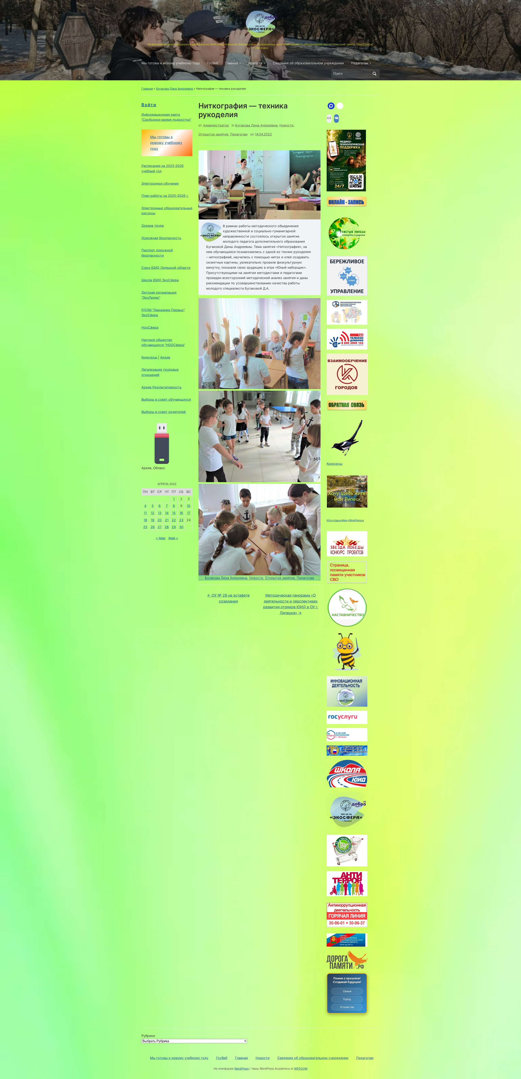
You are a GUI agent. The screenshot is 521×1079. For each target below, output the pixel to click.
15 (174, 513)
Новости (255, 63)
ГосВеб (212, 63)
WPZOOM (300, 1068)
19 (152, 520)
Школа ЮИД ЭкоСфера (160, 280)
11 (145, 513)
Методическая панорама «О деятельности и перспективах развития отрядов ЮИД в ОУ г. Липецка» (290, 604)
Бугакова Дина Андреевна (174, 88)
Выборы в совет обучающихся (166, 399)
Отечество (347, 1007)
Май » (173, 538)
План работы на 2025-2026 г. (164, 196)
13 (159, 513)
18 (145, 520)
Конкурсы (149, 357)
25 (145, 527)
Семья (347, 991)
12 (152, 513)
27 (160, 527)
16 (181, 513)
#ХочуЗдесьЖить (337, 520)
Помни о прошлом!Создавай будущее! (347, 980)
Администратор (216, 125)
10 (188, 506)
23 (181, 520)
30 (181, 527)
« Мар (160, 538)
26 (153, 527)
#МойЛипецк (356, 520)
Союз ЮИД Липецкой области (165, 268)
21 (167, 520)
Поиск (374, 74)
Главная (231, 63)
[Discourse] (331, 105)
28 (167, 527)
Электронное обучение (160, 183)
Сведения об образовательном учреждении (308, 63)
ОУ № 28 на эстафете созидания (228, 598)
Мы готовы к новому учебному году (170, 63)
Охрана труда (152, 225)
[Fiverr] (340, 105)
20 (160, 520)
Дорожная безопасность (161, 238)
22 (174, 520)
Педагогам (359, 63)
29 (174, 527)
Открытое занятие (213, 134)
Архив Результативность (161, 387)
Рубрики (148, 1036)
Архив (165, 357)
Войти (149, 104)
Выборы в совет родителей (163, 412)
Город (347, 999)
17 (188, 513)
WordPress (241, 1068)
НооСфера (149, 327)
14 (167, 513)
